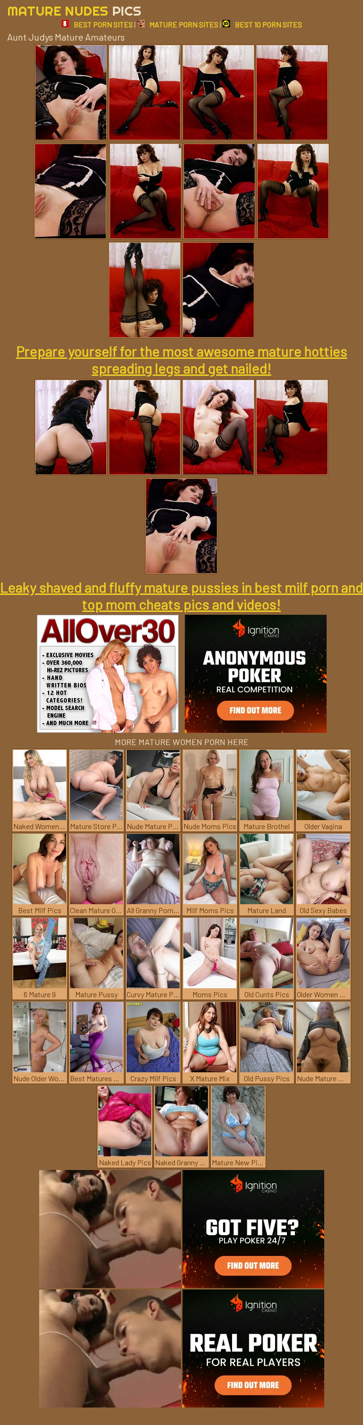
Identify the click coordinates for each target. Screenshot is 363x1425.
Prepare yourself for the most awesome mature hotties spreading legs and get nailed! (181, 359)
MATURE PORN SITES (183, 24)
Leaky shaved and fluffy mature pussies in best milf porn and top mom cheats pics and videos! (181, 595)
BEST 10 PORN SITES (268, 24)
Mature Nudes (74, 10)
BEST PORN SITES (103, 24)
